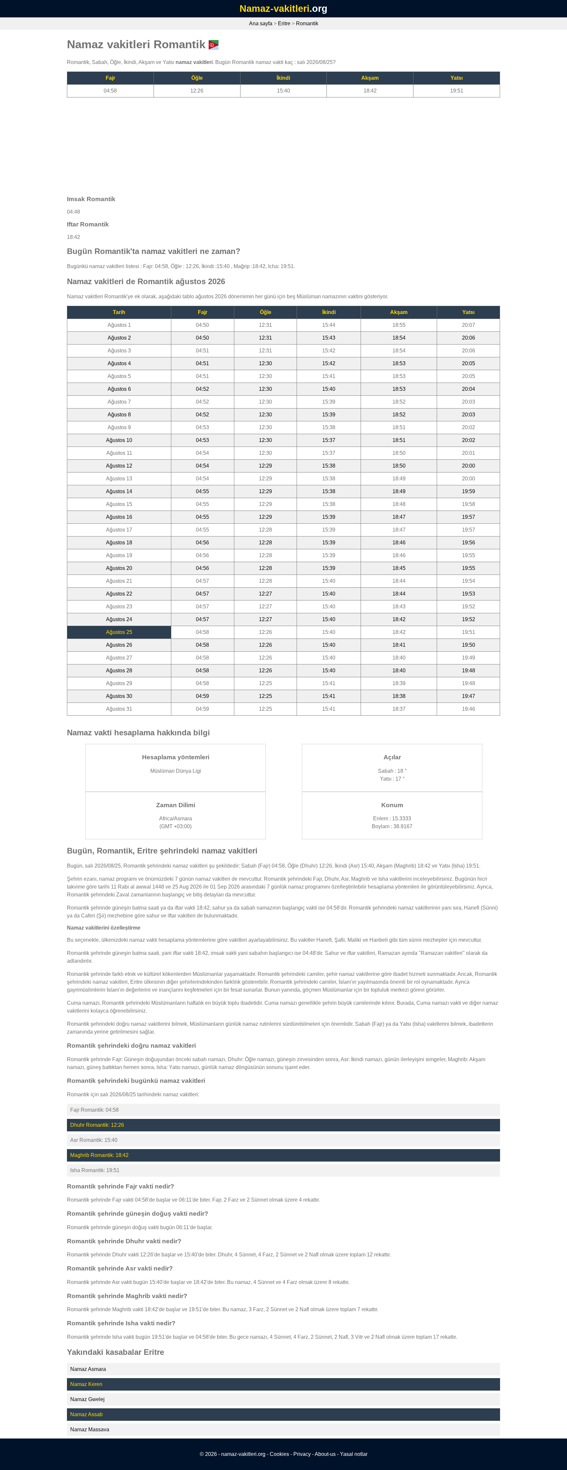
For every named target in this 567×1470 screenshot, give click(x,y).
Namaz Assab (86, 1414)
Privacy (302, 1454)
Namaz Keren (86, 1384)
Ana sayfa (260, 23)
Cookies (279, 1454)
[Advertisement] (264, 143)
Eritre (284, 23)
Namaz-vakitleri (274, 8)
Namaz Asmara (88, 1369)
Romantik (307, 23)
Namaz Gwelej (87, 1399)
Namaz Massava (89, 1429)
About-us (325, 1454)
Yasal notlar (354, 1454)
